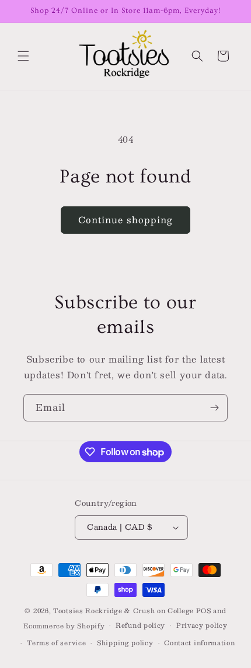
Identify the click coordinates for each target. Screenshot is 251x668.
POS (203, 610)
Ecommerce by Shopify (63, 625)
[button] (23, 56)
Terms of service (56, 642)
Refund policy (140, 625)
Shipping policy (125, 642)
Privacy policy (202, 625)
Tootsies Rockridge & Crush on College (124, 610)
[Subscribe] (214, 407)
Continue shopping (125, 219)
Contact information (199, 642)
